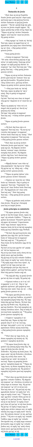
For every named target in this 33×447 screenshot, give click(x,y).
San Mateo (10, 2)
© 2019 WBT (16, 439)
